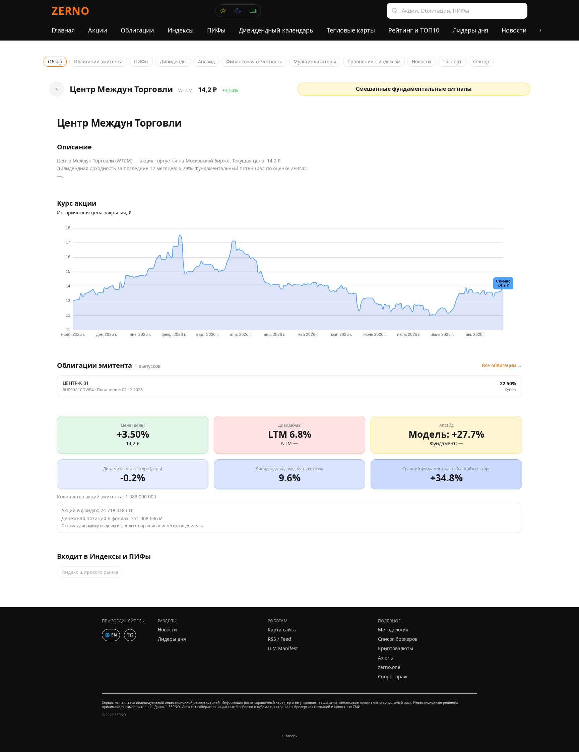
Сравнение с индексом (373, 61)
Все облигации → (502, 365)
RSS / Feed (279, 639)
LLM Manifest (283, 648)
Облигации (137, 30)
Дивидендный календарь (276, 30)
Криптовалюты (395, 648)
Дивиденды (173, 61)
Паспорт (452, 61)
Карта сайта (282, 629)
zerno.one (389, 667)
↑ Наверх (289, 735)
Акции (97, 30)
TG (130, 635)
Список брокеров (397, 639)
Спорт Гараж (392, 676)
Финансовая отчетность (254, 61)
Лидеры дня (470, 30)
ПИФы (216, 30)
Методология (393, 629)
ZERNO (70, 10)
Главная (63, 30)
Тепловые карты (351, 30)
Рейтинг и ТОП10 (413, 30)
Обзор (55, 61)
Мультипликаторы (315, 61)
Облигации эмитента (98, 61)
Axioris (385, 658)
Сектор (481, 61)
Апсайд (206, 61)
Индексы (181, 30)
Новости (514, 30)
